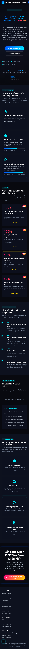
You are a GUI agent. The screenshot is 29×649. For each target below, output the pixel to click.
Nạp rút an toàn (5, 609)
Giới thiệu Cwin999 (6, 593)
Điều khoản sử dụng (6, 595)
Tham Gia (14, 269)
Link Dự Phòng (15, 53)
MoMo (3, 619)
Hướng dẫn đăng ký (6, 606)
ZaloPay (3, 622)
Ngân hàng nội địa (6, 626)
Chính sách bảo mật (6, 598)
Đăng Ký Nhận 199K (15, 48)
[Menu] (19, 2)
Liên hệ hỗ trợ (5, 600)
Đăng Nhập (24, 2)
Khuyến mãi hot (5, 611)
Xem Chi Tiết (14, 293)
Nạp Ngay (14, 246)
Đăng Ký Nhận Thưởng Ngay (16, 577)
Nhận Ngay (14, 222)
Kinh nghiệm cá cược (7, 613)
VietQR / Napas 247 (6, 624)
